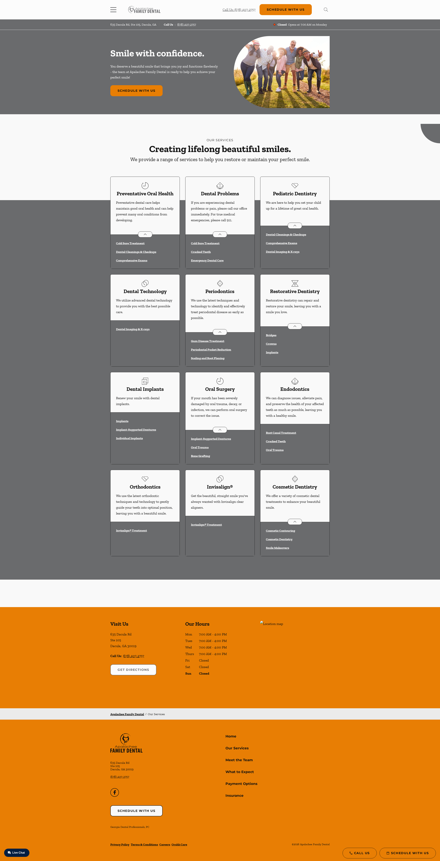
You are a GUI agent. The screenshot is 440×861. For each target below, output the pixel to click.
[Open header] (114, 9)
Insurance (235, 795)
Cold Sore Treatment (130, 243)
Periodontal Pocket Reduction (211, 349)
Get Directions (133, 670)
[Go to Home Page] (144, 9)
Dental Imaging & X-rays (282, 252)
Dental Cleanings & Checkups (136, 252)
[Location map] (295, 658)
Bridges (271, 335)
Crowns (271, 344)
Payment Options (241, 784)
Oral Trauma (200, 447)
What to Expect (240, 772)
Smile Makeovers (277, 548)
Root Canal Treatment (281, 433)
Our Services (237, 748)
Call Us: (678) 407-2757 (239, 10)
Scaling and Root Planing (207, 358)
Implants (272, 352)
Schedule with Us (286, 10)
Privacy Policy (119, 844)
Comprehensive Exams (131, 260)
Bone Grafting (200, 456)
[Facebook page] (114, 792)
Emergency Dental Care (207, 260)
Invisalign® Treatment (131, 530)
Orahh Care (179, 844)
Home (231, 736)
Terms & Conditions (144, 844)
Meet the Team (239, 760)
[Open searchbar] (326, 9)
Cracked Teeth (201, 252)
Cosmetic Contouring (280, 531)
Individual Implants (129, 438)
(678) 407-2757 (186, 24)
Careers (164, 844)
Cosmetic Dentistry (279, 539)
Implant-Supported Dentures (136, 430)
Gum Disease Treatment (207, 341)
